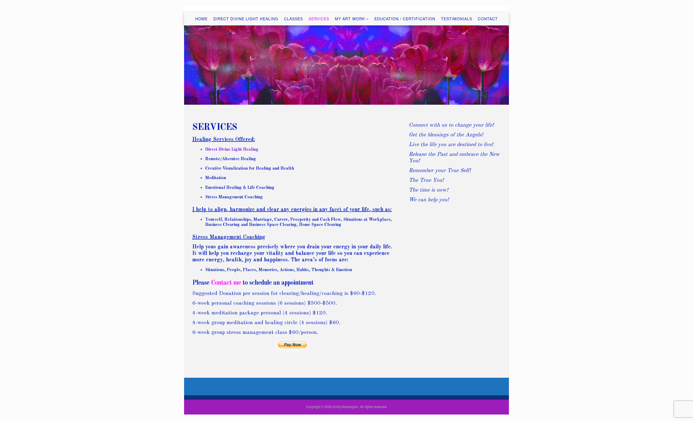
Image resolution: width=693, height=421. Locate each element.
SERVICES (319, 18)
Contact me (226, 283)
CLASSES (293, 18)
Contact (488, 18)
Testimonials (456, 18)
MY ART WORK (350, 18)
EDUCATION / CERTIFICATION (404, 18)
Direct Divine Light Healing (245, 18)
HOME (201, 18)
